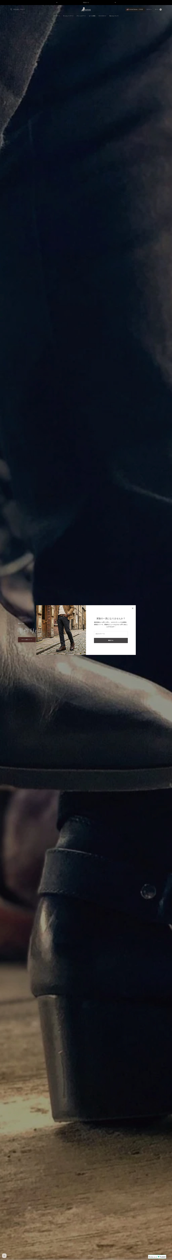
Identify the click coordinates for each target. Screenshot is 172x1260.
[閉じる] (132, 608)
